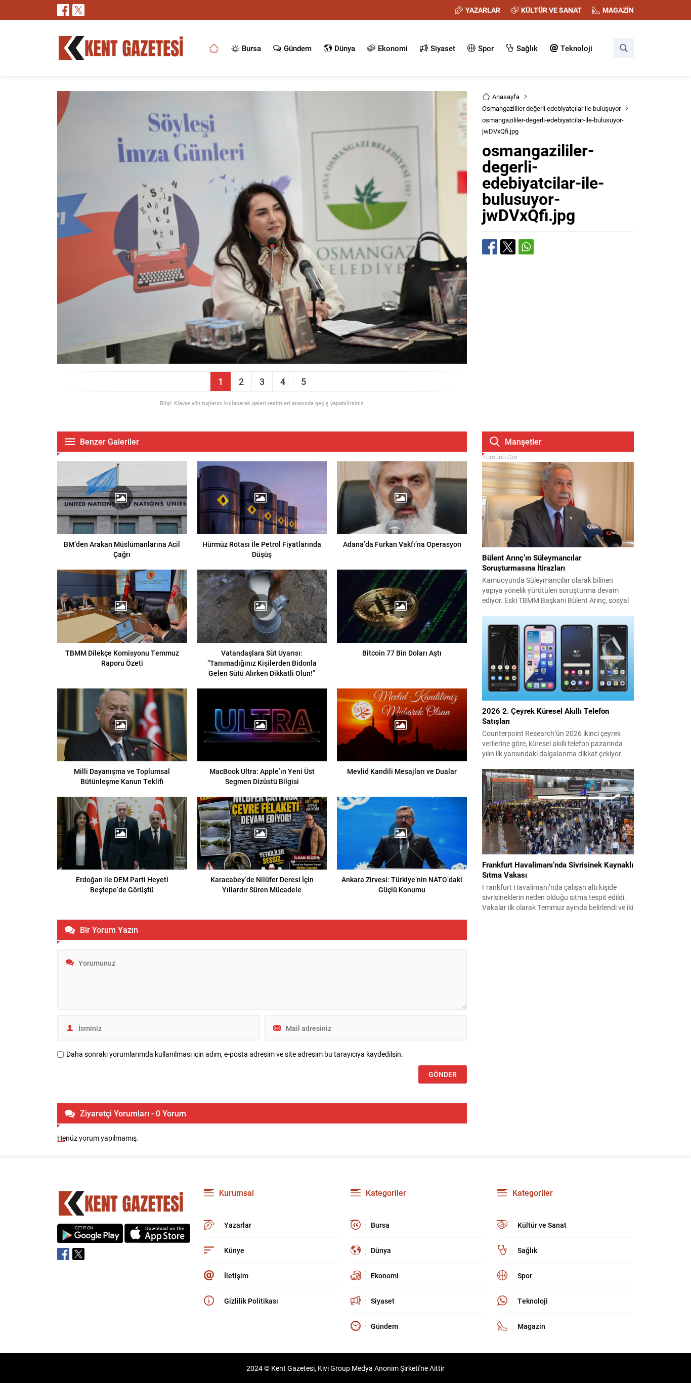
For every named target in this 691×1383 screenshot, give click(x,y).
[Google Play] (90, 1237)
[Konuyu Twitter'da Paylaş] (507, 246)
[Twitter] (78, 10)
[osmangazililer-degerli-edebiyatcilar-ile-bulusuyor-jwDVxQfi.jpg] (262, 359)
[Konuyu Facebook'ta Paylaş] (489, 246)
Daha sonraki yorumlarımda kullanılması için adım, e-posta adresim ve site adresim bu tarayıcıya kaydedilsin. (234, 1054)
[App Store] (157, 1237)
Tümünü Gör (499, 456)
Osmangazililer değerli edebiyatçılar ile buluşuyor (551, 108)
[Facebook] (63, 10)
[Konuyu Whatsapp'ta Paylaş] (526, 246)
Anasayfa (506, 96)
